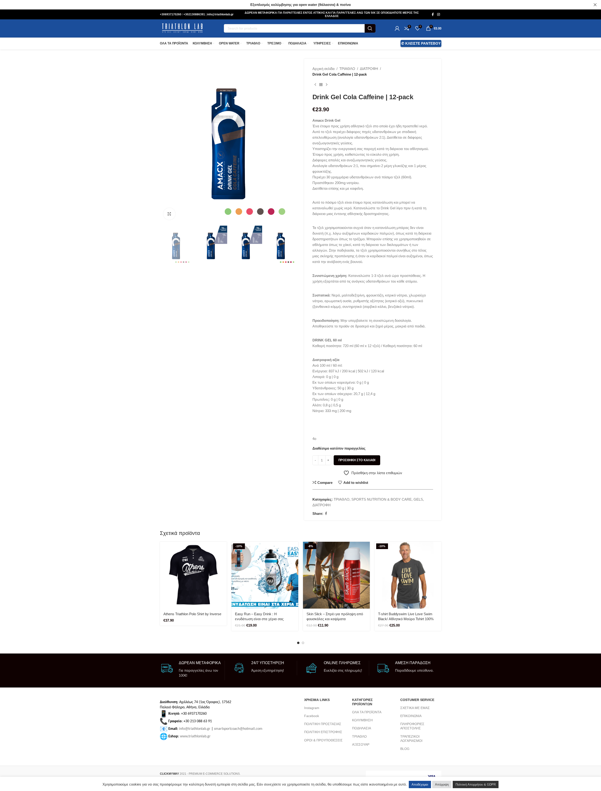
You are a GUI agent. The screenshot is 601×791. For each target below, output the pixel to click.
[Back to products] (321, 85)
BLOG (404, 749)
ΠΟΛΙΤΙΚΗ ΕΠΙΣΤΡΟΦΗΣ (323, 732)
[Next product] (326, 85)
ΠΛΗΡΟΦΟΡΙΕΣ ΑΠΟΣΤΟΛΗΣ (412, 726)
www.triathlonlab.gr (195, 736)
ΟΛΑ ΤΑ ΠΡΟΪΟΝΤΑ (366, 712)
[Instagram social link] (438, 14)
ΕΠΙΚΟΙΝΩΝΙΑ (411, 716)
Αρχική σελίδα (323, 69)
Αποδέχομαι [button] (420, 784)
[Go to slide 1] (298, 643)
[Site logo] (182, 28)
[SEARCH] (370, 28)
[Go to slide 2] (303, 643)
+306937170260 (171, 14)
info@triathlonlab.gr (220, 14)
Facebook (311, 716)
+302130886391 (194, 14)
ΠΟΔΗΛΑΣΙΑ (361, 728)
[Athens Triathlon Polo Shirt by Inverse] (193, 575)
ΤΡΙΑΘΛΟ (347, 69)
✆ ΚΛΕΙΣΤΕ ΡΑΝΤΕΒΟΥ (421, 43)
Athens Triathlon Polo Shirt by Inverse (192, 614)
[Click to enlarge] (169, 214)
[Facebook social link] (433, 14)
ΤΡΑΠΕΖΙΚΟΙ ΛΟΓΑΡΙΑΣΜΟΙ (411, 739)
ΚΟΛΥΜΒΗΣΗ (362, 720)
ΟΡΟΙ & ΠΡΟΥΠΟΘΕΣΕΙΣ (323, 740)
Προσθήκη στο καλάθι (356, 460)
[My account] (397, 28)
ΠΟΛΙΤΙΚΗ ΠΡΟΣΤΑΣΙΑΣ (322, 724)
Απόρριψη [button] (442, 784)
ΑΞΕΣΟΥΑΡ (360, 744)
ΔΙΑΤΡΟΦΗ (369, 69)
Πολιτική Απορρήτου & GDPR (476, 784)
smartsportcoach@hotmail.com (238, 729)
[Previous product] (315, 85)
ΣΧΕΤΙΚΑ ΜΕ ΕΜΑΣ (415, 708)
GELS (418, 499)
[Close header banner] (595, 4)
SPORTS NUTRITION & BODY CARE (381, 499)
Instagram (311, 708)
